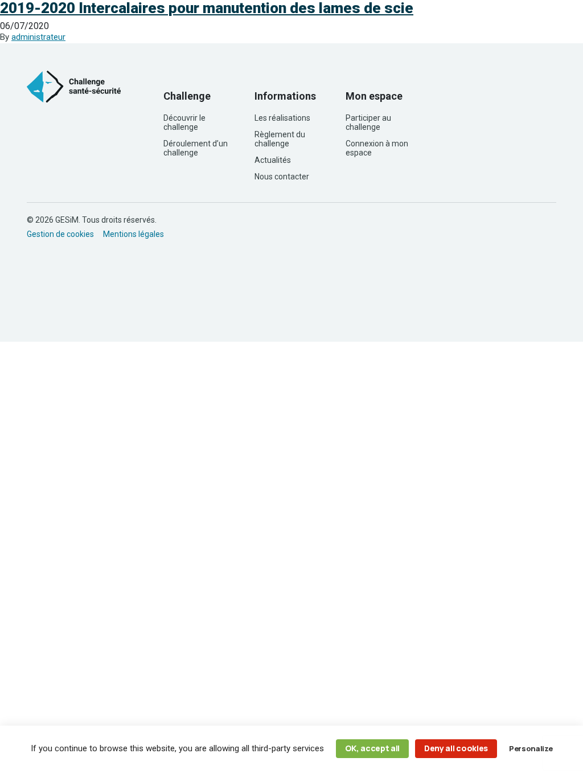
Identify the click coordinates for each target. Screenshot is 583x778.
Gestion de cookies (60, 234)
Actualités (272, 160)
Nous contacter (281, 176)
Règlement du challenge (279, 139)
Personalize (530, 748)
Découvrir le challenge (184, 122)
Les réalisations (282, 117)
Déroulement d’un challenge (195, 148)
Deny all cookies (456, 748)
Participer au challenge (368, 122)
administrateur (38, 37)
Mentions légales (133, 234)
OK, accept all (372, 748)
